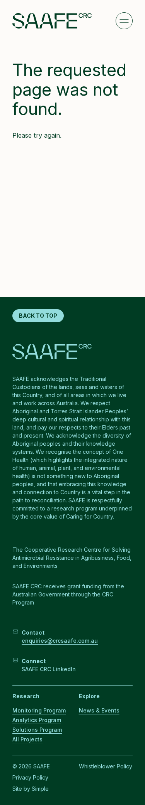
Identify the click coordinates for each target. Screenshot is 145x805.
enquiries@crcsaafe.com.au (60, 640)
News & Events (99, 710)
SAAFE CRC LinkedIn (49, 669)
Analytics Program (36, 720)
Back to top (38, 315)
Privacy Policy (30, 777)
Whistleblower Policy (105, 766)
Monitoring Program (39, 710)
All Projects (27, 739)
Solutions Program (37, 729)
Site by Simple (30, 788)
